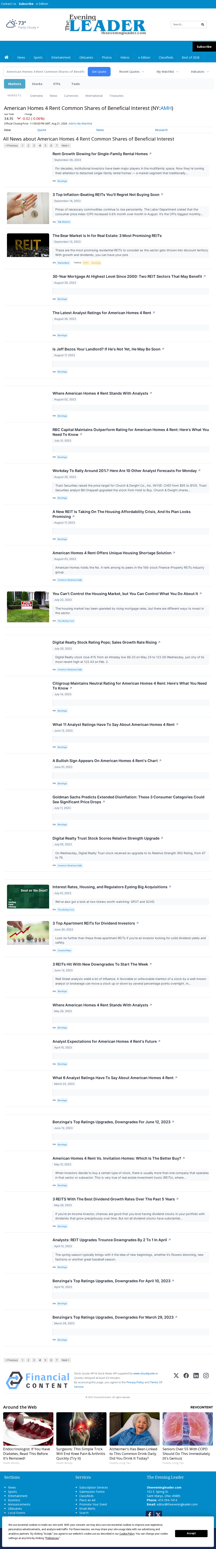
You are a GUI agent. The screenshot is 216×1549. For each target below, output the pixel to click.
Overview (36, 96)
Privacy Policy (135, 1382)
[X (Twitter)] (176, 1380)
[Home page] (105, 24)
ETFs (56, 84)
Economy (96, 263)
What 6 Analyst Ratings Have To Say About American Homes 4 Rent (115, 1078)
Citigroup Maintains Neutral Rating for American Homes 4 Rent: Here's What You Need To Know (130, 685)
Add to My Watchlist (80, 123)
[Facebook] (186, 1380)
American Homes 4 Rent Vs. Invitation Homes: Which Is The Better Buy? (119, 1158)
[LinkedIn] (196, 1380)
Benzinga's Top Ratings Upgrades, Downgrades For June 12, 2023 (113, 1122)
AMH (166, 107)
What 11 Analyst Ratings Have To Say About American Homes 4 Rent (116, 724)
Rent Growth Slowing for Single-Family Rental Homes (102, 154)
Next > (65, 145)
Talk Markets (64, 222)
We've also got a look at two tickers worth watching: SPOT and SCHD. (105, 901)
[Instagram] (206, 1380)
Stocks (37, 84)
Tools (75, 84)
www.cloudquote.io (145, 1373)
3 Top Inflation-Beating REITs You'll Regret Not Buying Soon (108, 194)
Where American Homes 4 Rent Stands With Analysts (102, 393)
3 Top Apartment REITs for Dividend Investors (96, 923)
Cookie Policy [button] (126, 1533)
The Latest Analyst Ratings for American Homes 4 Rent (104, 313)
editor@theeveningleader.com (177, 1504)
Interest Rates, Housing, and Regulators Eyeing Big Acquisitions (112, 887)
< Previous (11, 145)
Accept (191, 1533)
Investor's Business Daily (70, 580)
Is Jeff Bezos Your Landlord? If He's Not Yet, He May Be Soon (109, 349)
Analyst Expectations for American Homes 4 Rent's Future (107, 1041)
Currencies (71, 96)
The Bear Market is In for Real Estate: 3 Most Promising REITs (107, 235)
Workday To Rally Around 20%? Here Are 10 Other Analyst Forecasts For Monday (127, 470)
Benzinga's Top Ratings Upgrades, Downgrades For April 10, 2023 (113, 1281)
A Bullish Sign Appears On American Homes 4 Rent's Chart (107, 760)
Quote (41, 130)
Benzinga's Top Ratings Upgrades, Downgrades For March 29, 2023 (115, 1317)
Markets (14, 84)
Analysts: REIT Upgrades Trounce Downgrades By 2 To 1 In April (112, 1240)
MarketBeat (63, 263)
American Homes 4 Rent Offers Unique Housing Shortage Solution (114, 553)
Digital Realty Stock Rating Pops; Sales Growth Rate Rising (107, 642)
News (53, 96)
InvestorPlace (64, 950)
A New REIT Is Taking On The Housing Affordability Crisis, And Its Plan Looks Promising (122, 514)
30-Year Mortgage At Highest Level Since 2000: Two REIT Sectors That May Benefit (129, 276)
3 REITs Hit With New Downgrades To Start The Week (102, 964)
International (94, 96)
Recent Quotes (129, 72)
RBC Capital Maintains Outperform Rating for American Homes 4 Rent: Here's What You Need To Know (131, 432)
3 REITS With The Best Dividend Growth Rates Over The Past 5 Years (116, 1199)
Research (161, 130)
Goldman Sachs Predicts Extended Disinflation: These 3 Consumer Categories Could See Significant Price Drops (128, 799)
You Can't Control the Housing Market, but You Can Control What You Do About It (127, 593)
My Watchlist (165, 72)
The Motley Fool (66, 621)
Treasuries (116, 96)
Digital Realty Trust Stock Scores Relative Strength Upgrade (108, 838)
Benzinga (62, 181)
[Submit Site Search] (202, 24)
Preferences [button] (52, 1538)
